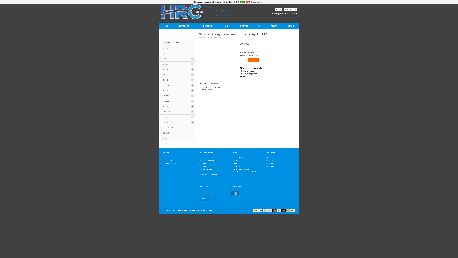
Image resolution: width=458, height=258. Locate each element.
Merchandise (168, 128)
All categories (207, 26)
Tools (165, 122)
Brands (166, 133)
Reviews (215, 83)
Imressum (202, 172)
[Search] (163, 35)
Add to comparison (250, 74)
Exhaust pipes (168, 101)
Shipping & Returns (239, 158)
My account (291, 14)
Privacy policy (203, 166)
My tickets (270, 163)
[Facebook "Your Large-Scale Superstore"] (232, 193)
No (248, 2)
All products (183, 26)
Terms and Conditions (207, 160)
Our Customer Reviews (241, 169)
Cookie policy (237, 166)
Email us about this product (253, 68)
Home (166, 26)
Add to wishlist (248, 71)
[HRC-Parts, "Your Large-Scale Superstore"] (211, 11)
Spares (165, 64)
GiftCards (244, 26)
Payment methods (205, 169)
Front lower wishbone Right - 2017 (216, 37)
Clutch (165, 80)
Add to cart (253, 60)
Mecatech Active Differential (209, 174)
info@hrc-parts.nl (172, 163)
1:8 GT (165, 59)
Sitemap (236, 163)
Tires (165, 117)
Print (245, 76)
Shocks (166, 69)
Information (204, 83)
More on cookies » (257, 2)
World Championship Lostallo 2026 (245, 172)
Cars (165, 53)
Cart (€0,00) (278, 14)
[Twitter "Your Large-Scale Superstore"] (237, 193)
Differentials (168, 85)
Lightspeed (209, 210)
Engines (166, 96)
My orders (270, 160)
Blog (260, 26)
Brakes (165, 75)
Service (291, 26)
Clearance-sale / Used (171, 43)
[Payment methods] (255, 210)
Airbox (165, 90)
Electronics (167, 112)
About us (274, 26)
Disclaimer (202, 163)
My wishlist (270, 166)
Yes (242, 2)
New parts (167, 48)
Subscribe (203, 199)
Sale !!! (227, 26)
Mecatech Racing (252, 55)
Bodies (165, 106)
